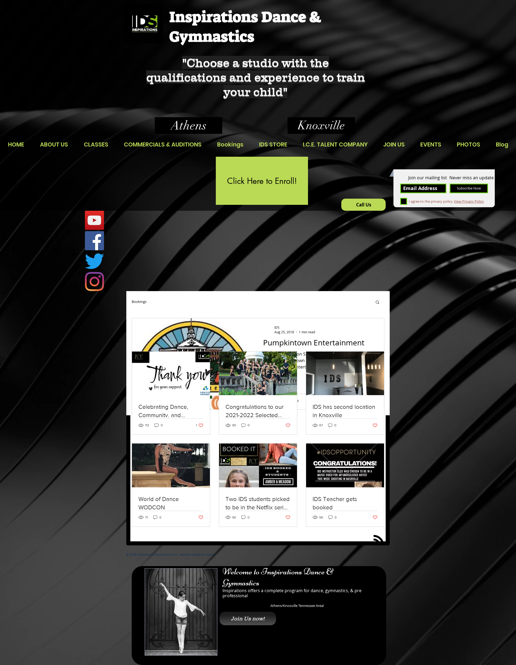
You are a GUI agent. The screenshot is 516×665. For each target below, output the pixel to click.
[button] (377, 302)
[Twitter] (94, 261)
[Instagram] (94, 281)
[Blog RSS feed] (379, 540)
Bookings (139, 302)
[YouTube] (94, 220)
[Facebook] (94, 240)
